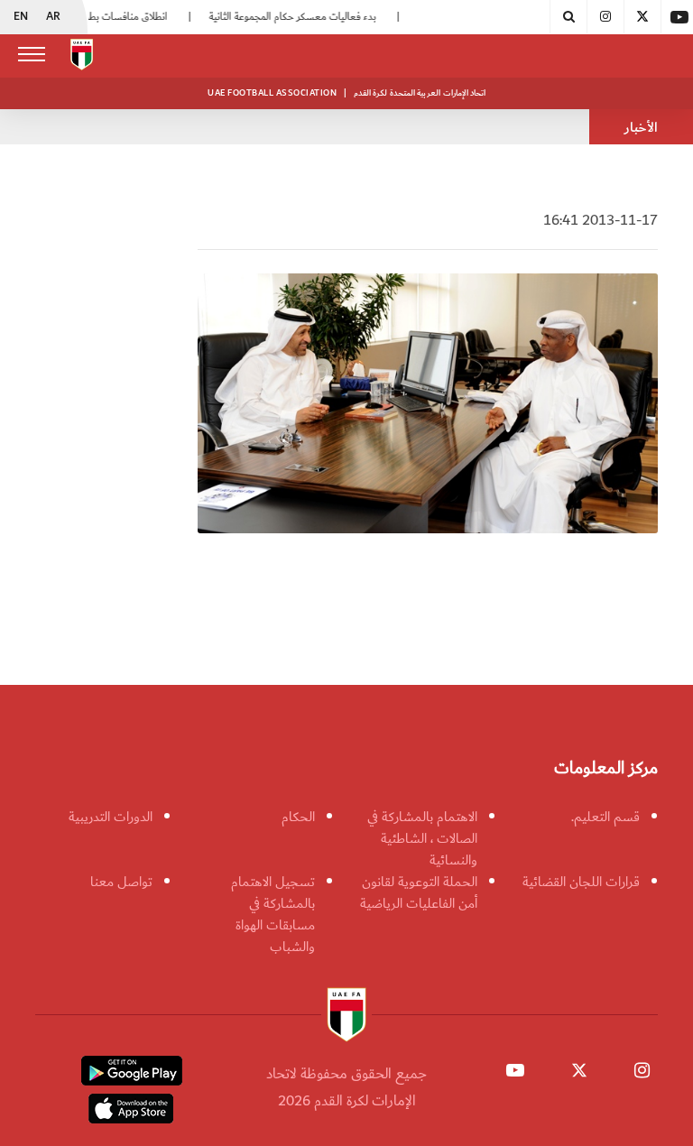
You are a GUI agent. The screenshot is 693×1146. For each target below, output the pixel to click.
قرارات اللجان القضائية (581, 881)
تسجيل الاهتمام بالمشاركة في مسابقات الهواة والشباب (273, 914)
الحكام (298, 816)
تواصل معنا (121, 881)
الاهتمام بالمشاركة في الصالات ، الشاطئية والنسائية (422, 838)
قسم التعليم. (605, 816)
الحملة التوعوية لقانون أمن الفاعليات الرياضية (418, 892)
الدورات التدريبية (110, 816)
